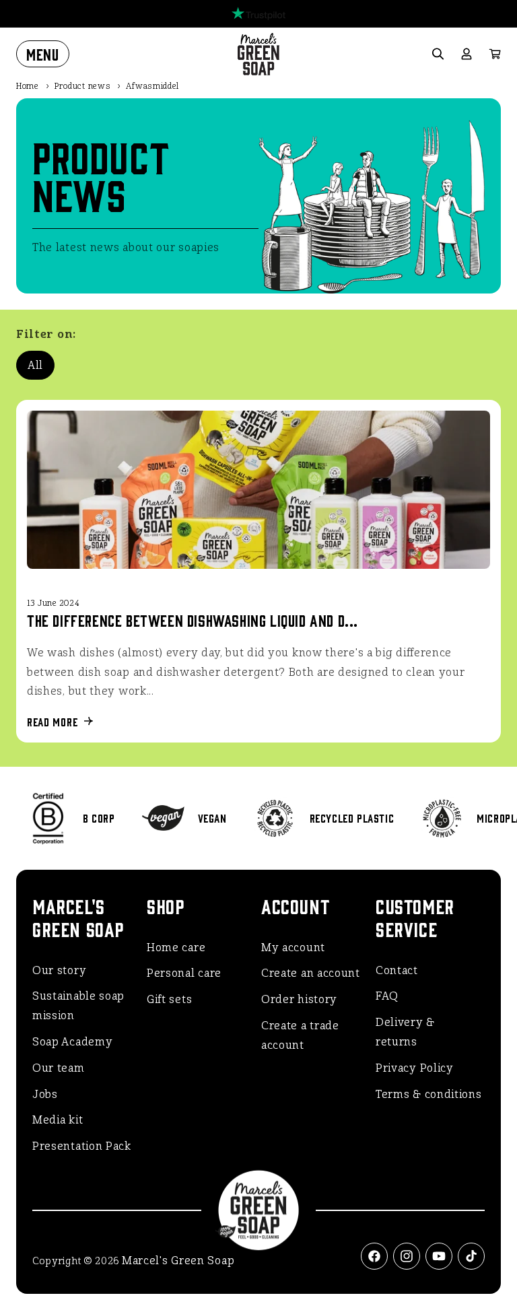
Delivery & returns (405, 1032)
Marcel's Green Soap (178, 1260)
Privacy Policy (415, 1068)
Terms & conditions (429, 1094)
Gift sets (169, 999)
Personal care (184, 973)
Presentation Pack (81, 1146)
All (35, 365)
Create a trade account (300, 1035)
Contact (397, 970)
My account (293, 947)
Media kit (57, 1119)
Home (27, 86)
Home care (176, 947)
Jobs (45, 1094)
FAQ (387, 996)
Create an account (310, 973)
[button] (42, 53)
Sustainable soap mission (78, 1006)
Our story (59, 970)
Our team (58, 1068)
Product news (82, 86)
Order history (299, 999)
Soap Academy (72, 1041)
